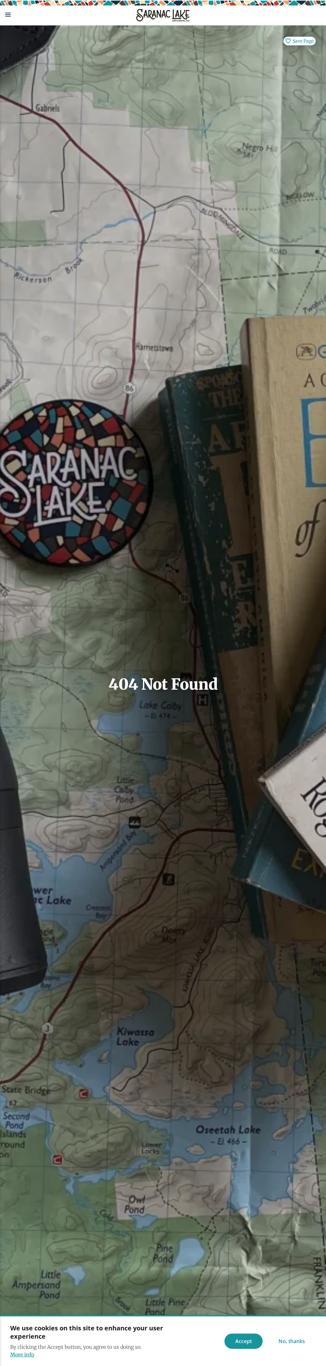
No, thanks (292, 1341)
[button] (65, 15)
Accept (243, 1341)
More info (22, 1354)
